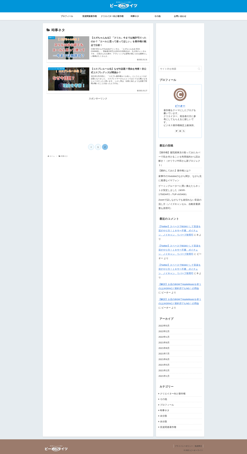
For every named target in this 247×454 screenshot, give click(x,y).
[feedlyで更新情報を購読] (180, 131)
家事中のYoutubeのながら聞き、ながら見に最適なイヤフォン (180, 178)
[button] (199, 68)
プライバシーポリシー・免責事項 (188, 446)
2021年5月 (164, 365)
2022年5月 (164, 325)
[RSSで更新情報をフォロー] (183, 131)
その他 (163, 399)
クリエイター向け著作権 (173, 393)
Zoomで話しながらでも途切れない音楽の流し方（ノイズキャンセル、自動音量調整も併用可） (179, 204)
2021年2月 (164, 370)
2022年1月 (164, 337)
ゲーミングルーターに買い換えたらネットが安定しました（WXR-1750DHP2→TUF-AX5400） (179, 190)
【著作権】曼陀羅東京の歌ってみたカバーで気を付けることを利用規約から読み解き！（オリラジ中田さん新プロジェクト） (179, 158)
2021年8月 (164, 348)
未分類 (163, 416)
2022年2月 (164, 331)
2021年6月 (164, 359)
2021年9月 (164, 342)
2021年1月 (164, 376)
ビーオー (180, 105)
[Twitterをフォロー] (176, 131)
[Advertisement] (98, 119)
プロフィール (167, 405)
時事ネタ (164, 410)
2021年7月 (164, 353)
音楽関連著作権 (168, 427)
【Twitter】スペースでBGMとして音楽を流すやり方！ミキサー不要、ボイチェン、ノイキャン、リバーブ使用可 (179, 230)
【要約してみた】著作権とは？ (174, 170)
